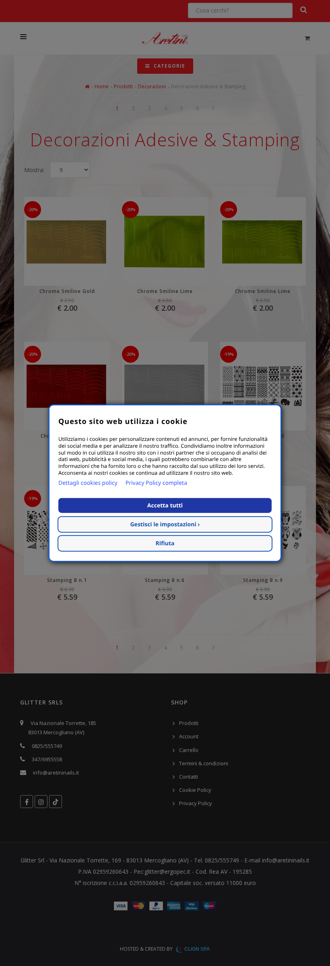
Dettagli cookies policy (88, 483)
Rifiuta (165, 543)
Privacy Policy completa (156, 483)
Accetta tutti (165, 505)
